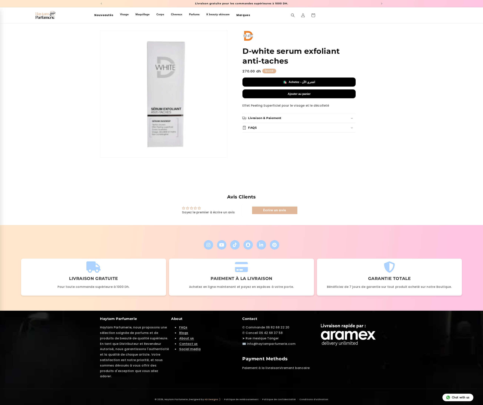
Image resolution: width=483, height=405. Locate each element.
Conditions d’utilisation (313, 399)
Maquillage (142, 14)
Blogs (183, 333)
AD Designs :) (212, 399)
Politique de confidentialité (279, 399)
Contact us (188, 344)
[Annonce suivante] (382, 3)
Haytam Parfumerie (176, 399)
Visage (124, 14)
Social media (190, 349)
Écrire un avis (274, 210)
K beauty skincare (218, 14)
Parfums (194, 14)
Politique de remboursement (241, 399)
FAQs (183, 327)
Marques (243, 15)
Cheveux (176, 14)
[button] (293, 15)
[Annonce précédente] (101, 3)
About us (186, 338)
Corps (160, 14)
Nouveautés (103, 15)
